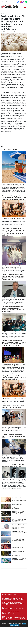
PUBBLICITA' (15, 594)
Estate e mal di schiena (9, 150)
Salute (2, 13)
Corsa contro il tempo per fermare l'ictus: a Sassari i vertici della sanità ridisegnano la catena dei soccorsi (14, 197)
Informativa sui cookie (14, 625)
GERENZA (4, 594)
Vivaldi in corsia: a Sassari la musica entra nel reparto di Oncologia (13, 406)
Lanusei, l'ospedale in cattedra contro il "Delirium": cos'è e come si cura (13, 436)
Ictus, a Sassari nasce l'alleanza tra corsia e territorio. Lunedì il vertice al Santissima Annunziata (14, 377)
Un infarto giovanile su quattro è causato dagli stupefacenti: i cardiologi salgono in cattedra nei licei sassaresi (13, 309)
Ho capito (24, 623)
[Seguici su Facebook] (18, 2)
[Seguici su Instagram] (21, 2)
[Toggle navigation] (25, 6)
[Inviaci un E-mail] (23, 2)
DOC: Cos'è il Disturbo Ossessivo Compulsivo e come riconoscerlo (13, 465)
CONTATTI (9, 594)
